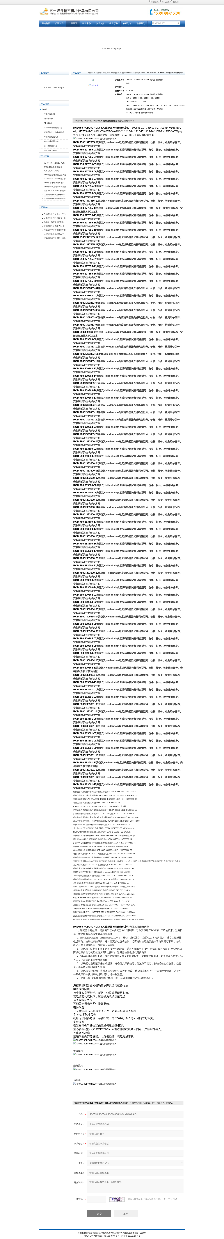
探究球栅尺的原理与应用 (54, 226)
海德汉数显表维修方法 (53, 167)
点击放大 (94, 85)
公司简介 (59, 23)
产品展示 (73, 23)
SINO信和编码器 (50, 150)
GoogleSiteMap (103, 1236)
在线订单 (127, 23)
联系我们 (176, 2)
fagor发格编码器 (50, 146)
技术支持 (100, 23)
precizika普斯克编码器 (53, 128)
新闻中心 (86, 23)
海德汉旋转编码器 (51, 137)
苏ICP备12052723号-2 (130, 1236)
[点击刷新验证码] (117, 1199)
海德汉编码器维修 (51, 141)
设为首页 (155, 2)
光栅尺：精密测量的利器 (54, 222)
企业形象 (113, 23)
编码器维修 (48, 119)
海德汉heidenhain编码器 (54, 132)
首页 (99, 73)
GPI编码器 (48, 123)
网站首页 (46, 23)
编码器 (45, 109)
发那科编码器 (49, 114)
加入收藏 (165, 2)
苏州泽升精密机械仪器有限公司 (77, 14)
